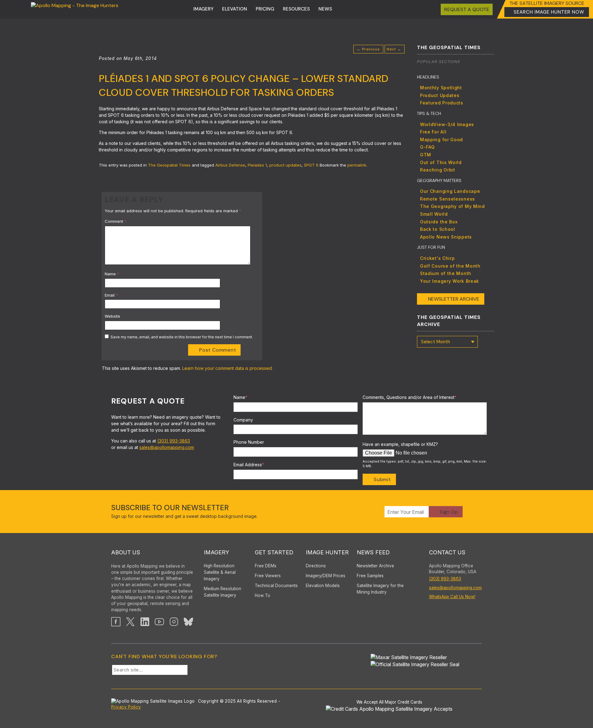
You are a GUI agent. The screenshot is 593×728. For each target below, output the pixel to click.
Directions (316, 565)
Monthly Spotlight (441, 87)
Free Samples (370, 575)
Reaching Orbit (437, 169)
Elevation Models (323, 585)
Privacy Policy (126, 707)
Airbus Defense (230, 165)
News (325, 9)
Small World (434, 214)
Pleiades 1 (257, 165)
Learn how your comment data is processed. (227, 368)
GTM (425, 154)
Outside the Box (439, 221)
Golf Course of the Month (450, 266)
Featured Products (441, 102)
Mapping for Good (441, 139)
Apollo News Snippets (446, 236)
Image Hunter (327, 552)
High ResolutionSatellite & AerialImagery (220, 572)
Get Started (274, 552)
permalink (356, 165)
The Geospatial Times (169, 165)
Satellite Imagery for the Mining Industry (380, 589)
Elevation (234, 9)
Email (111, 295)
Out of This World (441, 162)
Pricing (265, 9)
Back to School (437, 229)
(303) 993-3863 (173, 440)
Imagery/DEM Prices (325, 575)
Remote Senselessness (447, 198)
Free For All (433, 131)
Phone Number (248, 442)
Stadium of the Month (445, 273)
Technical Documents (276, 585)
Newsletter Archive (453, 299)
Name (112, 273)
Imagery (203, 9)
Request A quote (466, 9)
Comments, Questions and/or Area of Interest (409, 397)
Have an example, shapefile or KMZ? (400, 444)
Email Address (248, 464)
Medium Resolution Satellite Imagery (222, 592)
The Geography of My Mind (452, 206)
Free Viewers (268, 575)
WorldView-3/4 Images (447, 124)
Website (112, 316)
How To (262, 595)
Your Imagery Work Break (449, 281)
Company (243, 419)
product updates (285, 165)
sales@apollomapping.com (166, 447)
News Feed (373, 552)
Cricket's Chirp (437, 258)
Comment (116, 221)
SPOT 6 (311, 165)
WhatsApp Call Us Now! (452, 596)
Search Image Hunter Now (549, 12)
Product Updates (440, 95)
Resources (296, 9)
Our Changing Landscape (450, 191)
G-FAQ (427, 147)
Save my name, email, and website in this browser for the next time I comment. (182, 337)
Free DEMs (265, 565)
